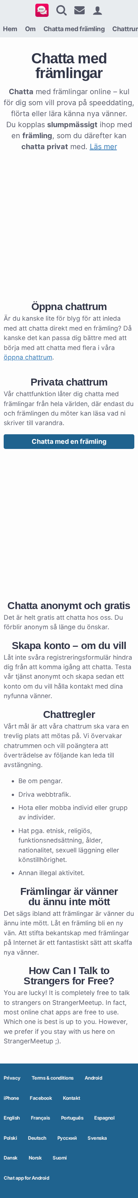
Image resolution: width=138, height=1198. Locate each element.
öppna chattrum (28, 357)
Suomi (60, 1158)
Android (93, 1078)
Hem (10, 29)
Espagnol (104, 1118)
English (12, 1118)
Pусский (67, 1138)
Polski (10, 1138)
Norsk (35, 1158)
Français (40, 1118)
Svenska (97, 1138)
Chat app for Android (26, 1178)
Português (72, 1118)
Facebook (41, 1098)
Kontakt (71, 1098)
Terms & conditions (53, 1078)
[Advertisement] (69, 224)
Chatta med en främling (69, 441)
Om (30, 29)
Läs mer (103, 146)
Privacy (12, 1078)
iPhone (11, 1098)
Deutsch (37, 1138)
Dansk (11, 1158)
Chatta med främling (74, 29)
